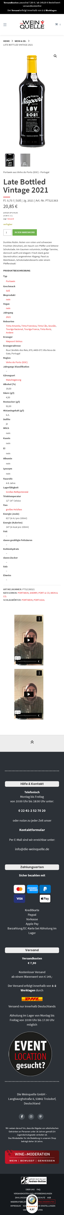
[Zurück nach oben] (32, 743)
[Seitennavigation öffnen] (9, 24)
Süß (8, 290)
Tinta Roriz (45, 329)
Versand (10, 219)
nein (8, 299)
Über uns (30, 1189)
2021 (8, 317)
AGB (49, 1197)
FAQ (38, 1189)
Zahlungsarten (32, 867)
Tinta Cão (42, 325)
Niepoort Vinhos (14, 341)
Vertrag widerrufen (44, 1201)
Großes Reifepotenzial (17, 491)
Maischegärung (13, 379)
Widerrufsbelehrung (21, 1201)
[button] (55, 56)
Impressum (15, 1206)
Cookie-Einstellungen (44, 1206)
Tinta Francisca (29, 325)
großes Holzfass (14, 509)
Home (6, 41)
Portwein (10, 281)
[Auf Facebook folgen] (22, 1117)
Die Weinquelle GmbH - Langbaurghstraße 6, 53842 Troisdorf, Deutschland (32, 1098)
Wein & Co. (20, 41)
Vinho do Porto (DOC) (17, 362)
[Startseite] (32, 25)
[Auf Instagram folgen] (31, 1117)
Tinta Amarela (13, 325)
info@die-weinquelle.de (32, 849)
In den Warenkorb (25, 232)
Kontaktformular (32, 830)
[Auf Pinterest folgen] (41, 1117)
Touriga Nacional (14, 329)
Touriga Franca (31, 329)
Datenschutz (39, 1197)
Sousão (52, 325)
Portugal (39, 599)
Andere (9, 332)
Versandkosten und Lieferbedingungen (33, 1193)
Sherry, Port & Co (39, 592)
